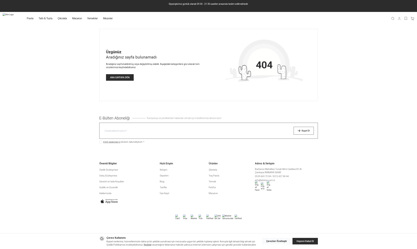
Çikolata (62, 18)
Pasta (30, 18)
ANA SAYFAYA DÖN (120, 77)
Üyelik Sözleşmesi (108, 169)
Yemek (212, 181)
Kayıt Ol (306, 130)
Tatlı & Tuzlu (45, 18)
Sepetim (164, 175)
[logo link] (8, 18)
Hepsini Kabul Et (305, 241)
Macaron (77, 18)
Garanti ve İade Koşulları (111, 181)
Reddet (148, 244)
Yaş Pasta (214, 175)
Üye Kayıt (164, 193)
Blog (162, 181)
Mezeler (108, 18)
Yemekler (92, 18)
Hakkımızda (105, 193)
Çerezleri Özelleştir (276, 241)
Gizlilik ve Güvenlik (108, 187)
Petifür (212, 187)
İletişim (163, 169)
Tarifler (163, 187)
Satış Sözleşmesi (108, 175)
